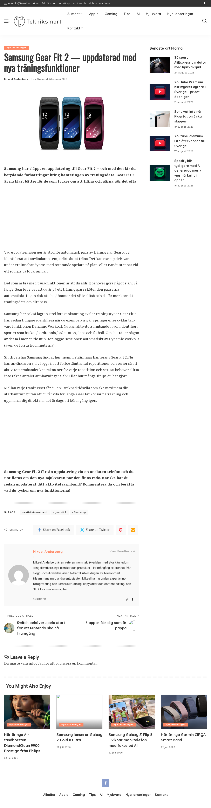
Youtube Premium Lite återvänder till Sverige (189, 141)
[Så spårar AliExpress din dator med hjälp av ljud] (160, 65)
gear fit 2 (60, 512)
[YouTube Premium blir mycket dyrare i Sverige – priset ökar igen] (160, 92)
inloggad (36, 663)
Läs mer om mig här (53, 589)
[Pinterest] (121, 530)
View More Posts (121, 551)
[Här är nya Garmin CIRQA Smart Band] (184, 712)
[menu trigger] (9, 21)
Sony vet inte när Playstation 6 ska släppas (188, 116)
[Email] (133, 530)
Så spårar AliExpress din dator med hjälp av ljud (190, 62)
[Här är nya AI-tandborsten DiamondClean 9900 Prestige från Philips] (27, 712)
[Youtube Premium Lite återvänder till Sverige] (160, 143)
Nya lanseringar (16, 47)
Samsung (80, 512)
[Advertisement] (71, 218)
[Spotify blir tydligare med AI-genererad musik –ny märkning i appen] (160, 173)
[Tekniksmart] (37, 21)
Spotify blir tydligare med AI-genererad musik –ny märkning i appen (188, 170)
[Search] (204, 21)
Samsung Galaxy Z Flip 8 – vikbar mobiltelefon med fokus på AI (130, 740)
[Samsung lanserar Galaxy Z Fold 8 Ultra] (79, 712)
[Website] (127, 599)
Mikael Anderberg (16, 79)
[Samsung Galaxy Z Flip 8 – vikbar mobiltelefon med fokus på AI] (132, 712)
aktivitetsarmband (35, 512)
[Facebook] (204, 3)
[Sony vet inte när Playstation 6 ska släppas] (160, 119)
